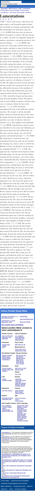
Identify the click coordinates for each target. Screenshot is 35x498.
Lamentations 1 (4, 12)
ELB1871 (17, 384)
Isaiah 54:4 (19, 470)
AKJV (6, 337)
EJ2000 (8, 411)
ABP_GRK (18, 368)
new (25, 355)
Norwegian (20, 419)
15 (31, 207)
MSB (6, 338)
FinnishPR (20, 411)
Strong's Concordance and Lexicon (14, 483)
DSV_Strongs (8, 390)
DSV (3, 390)
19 (30, 257)
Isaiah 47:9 (12, 470)
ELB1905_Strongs (20, 386)
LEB (10, 337)
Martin (16, 392)
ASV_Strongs (19, 359)
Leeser (4, 408)
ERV (8, 336)
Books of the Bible (25, 322)
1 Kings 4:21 (5, 473)
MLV (22, 340)
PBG (18, 418)
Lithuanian (24, 416)
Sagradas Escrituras (7, 398)
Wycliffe (4, 355)
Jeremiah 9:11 (23, 461)
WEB (3, 337)
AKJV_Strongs (20, 362)
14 (16, 196)
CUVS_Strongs (19, 401)
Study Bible (4, 8)
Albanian (19, 405)
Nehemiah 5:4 (6, 477)
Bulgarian (19, 407)
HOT (16, 374)
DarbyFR (21, 390)
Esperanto (20, 409)
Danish (22, 408)
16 (11, 223)
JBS (10, 399)
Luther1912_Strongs (20, 383)
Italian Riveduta (21, 415)
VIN (24, 344)
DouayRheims (5, 359)
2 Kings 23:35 (25, 475)
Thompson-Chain (19, 486)
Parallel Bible (23, 316)
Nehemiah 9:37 (14, 477)
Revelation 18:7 (27, 470)
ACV (19, 340)
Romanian (20, 420)
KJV (3, 336)
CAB (20, 8)
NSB (19, 344)
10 (17, 148)
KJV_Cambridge (6, 405)
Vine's (11, 489)
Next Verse (13, 12)
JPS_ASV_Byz (6, 409)
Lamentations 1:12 (7, 436)
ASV (11, 336)
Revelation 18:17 (6, 457)
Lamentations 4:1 (17, 454)
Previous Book (4, 10)
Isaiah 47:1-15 (24, 460)
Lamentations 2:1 (6, 454)
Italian (24, 413)
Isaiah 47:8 (5, 470)
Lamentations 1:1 (6, 432)
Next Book (28, 12)
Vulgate (4, 379)
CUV (16, 398)
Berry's (30, 486)
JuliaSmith (20, 336)
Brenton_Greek (6, 369)
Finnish (25, 409)
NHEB (4, 411)
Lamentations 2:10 (7, 460)
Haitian (25, 411)
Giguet (17, 390)
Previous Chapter (14, 10)
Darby (16, 337)
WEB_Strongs (20, 361)
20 (27, 268)
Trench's (4, 489)
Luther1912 (18, 381)
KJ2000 (17, 350)
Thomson (4, 368)
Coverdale (9, 355)
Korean (19, 416)
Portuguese (23, 418)
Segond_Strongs (19, 393)
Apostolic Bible (20, 489)
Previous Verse (24, 10)
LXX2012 (4, 371)
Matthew (4, 356)
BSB (3, 338)
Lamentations (26, 8)
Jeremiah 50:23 (6, 455)
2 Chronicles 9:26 (14, 473)
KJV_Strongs (19, 356)
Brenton (9, 368)
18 (26, 247)
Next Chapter (20, 12)
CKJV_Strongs (20, 363)
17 (33, 233)
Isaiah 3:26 (16, 460)
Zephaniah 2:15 (15, 455)
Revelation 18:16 (26, 455)
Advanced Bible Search (26, 319)
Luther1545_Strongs (20, 380)
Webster (9, 407)
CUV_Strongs (21, 398)
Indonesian (20, 413)
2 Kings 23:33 (17, 475)
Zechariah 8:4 (21, 465)
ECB (16, 340)
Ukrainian (25, 420)
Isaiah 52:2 (8, 461)
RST (23, 405)
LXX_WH (23, 368)
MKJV (20, 349)
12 (15, 172)
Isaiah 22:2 (13, 465)
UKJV (21, 350)
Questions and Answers (20, 480)
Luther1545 (18, 379)
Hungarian (20, 412)
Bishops (9, 358)
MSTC (17, 349)
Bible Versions (13, 8)
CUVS (17, 399)
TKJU (24, 350)
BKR (18, 408)
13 (0, 185)
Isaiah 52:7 (15, 461)
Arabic (26, 405)
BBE (16, 344)
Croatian (25, 407)
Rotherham (21, 337)
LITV (23, 338)
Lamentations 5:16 (7, 475)
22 (34, 294)
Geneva (4, 358)
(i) (4, 21)
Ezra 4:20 (23, 473)
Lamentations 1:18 (7, 439)
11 (15, 162)
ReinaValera (5, 399)
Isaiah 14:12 (26, 454)
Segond (21, 392)
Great (8, 356)
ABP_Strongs (19, 355)
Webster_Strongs (20, 358)
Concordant (18, 338)
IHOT (3, 347)
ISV (22, 344)
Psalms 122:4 (5, 465)
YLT (6, 336)
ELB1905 (22, 384)
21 (17, 281)
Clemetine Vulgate (7, 380)
